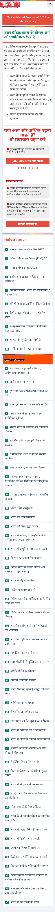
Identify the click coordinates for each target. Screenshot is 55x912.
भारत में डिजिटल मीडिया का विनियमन (28, 739)
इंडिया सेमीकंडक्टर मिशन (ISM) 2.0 (26, 258)
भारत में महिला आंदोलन (20, 580)
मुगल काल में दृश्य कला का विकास (25, 467)
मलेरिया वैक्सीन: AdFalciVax (24, 349)
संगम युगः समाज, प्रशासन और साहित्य (27, 404)
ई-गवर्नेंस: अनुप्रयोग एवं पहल (23, 712)
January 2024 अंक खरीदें (27, 161)
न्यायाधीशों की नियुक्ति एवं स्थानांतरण (27, 662)
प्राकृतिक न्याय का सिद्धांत (21, 652)
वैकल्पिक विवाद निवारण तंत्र (23, 761)
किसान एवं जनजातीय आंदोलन (24, 558)
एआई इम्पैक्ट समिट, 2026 (21, 267)
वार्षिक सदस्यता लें (27, 224)
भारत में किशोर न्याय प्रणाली (23, 838)
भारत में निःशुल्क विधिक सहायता (25, 784)
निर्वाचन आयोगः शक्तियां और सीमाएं (27, 866)
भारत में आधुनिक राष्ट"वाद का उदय (26, 549)
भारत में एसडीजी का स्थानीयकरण (26, 730)
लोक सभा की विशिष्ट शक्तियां (23, 807)
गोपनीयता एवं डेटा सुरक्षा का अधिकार (27, 721)
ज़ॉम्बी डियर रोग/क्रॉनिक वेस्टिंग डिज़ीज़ (28, 303)
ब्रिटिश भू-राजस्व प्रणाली (20, 589)
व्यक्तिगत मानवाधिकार (20, 702)
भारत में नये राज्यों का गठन (22, 902)
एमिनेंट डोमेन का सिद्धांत (21, 671)
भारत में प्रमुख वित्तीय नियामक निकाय (27, 829)
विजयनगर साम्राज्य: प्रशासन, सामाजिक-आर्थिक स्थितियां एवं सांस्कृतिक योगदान (26, 481)
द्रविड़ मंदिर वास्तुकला (19, 508)
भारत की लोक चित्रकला (20, 517)
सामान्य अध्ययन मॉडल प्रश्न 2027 (25, 249)
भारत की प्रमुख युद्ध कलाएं (22, 526)
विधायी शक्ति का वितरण (21, 680)
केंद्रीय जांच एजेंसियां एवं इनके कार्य (26, 857)
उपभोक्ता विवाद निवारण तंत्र (23, 847)
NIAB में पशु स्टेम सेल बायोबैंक (24, 340)
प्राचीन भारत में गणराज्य (20, 382)
